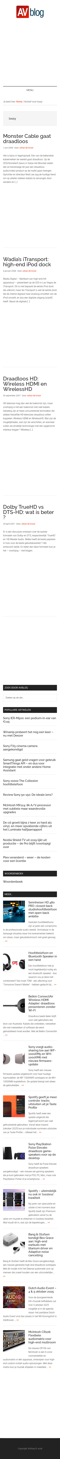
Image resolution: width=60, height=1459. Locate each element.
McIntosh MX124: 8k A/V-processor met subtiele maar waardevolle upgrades (27, 808)
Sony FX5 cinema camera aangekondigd (20, 747)
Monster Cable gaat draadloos (27, 138)
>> (6, 941)
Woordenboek (13, 881)
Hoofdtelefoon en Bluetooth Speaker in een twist (42, 956)
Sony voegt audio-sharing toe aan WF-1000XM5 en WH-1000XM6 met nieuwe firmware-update (42, 1055)
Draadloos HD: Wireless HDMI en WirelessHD (25, 384)
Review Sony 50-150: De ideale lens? (28, 794)
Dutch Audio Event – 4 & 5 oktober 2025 (42, 1289)
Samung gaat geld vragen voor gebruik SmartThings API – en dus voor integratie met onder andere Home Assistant (29, 765)
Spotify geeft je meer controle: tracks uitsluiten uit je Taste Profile (42, 1102)
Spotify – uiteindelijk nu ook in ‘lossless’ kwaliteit (42, 1194)
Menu (30, 90)
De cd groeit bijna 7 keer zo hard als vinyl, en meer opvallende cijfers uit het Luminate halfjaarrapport (27, 826)
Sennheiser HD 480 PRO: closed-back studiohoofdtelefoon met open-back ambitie (42, 909)
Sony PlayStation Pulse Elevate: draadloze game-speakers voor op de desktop (42, 1151)
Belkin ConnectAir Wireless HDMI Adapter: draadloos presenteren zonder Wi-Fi (41, 1003)
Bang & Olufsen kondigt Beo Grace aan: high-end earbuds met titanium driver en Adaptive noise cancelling (41, 1245)
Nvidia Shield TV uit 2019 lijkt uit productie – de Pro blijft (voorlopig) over (27, 843)
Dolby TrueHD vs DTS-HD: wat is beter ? (28, 512)
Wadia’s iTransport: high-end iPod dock (27, 261)
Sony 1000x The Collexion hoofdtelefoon (20, 782)
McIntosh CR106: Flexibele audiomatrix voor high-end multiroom (42, 1337)
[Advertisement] (30, 52)
